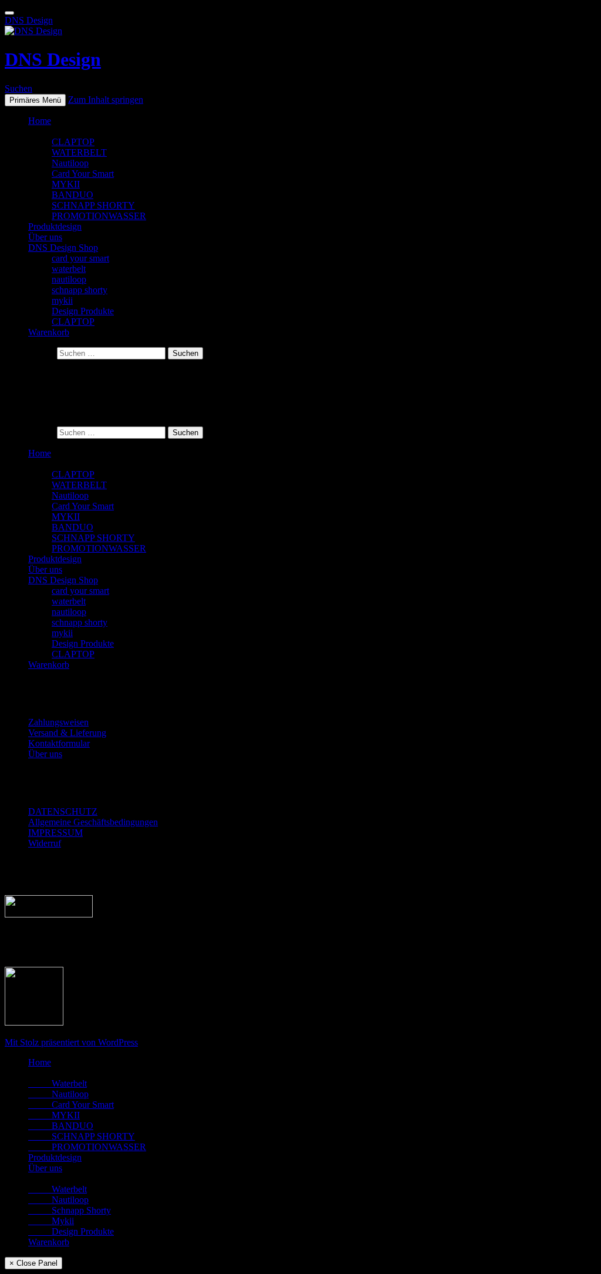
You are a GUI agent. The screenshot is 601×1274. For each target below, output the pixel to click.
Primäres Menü (35, 100)
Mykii (51, 1221)
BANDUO (72, 195)
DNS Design (29, 20)
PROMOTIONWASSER (99, 216)
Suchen (18, 88)
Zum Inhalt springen (105, 100)
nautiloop (69, 279)
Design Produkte (83, 311)
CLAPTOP (73, 142)
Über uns (45, 237)
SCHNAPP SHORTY (93, 205)
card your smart (80, 258)
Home (39, 121)
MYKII (66, 184)
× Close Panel (33, 1263)
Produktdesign (55, 226)
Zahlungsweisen (58, 722)
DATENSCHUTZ (62, 811)
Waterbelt (57, 1083)
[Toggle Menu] (9, 13)
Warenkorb (48, 332)
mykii (62, 300)
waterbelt (69, 269)
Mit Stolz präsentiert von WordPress (71, 1042)
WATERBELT (79, 152)
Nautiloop (70, 163)
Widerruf (44, 843)
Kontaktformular (59, 743)
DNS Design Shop (63, 248)
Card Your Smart (83, 174)
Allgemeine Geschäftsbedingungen (93, 822)
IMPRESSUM (55, 833)
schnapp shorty (79, 290)
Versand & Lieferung (67, 733)
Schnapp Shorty (69, 1210)
